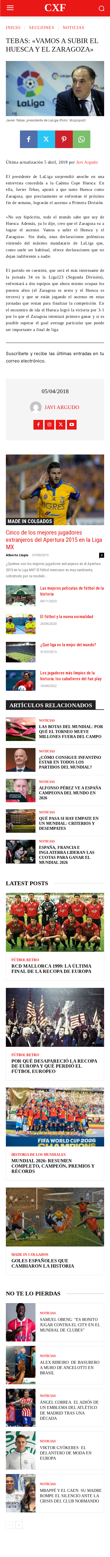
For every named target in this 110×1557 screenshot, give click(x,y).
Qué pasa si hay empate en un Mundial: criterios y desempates (69, 823)
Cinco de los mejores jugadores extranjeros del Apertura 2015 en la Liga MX (54, 540)
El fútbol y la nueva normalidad (66, 616)
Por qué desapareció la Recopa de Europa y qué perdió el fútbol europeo (54, 1066)
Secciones (41, 28)
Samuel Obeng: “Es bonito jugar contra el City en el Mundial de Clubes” (70, 1324)
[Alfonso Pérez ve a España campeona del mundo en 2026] (20, 790)
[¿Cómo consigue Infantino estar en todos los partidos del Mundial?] (20, 759)
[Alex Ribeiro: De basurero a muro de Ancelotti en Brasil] (20, 1365)
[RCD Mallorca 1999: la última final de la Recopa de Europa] (55, 922)
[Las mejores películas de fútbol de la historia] (20, 595)
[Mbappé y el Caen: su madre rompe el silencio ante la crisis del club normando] (20, 1493)
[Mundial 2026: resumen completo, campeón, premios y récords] (55, 1117)
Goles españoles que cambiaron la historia (42, 1263)
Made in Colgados (30, 521)
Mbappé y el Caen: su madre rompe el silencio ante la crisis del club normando (71, 1495)
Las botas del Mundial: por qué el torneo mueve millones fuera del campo (71, 732)
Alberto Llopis (17, 555)
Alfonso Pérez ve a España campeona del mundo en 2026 (70, 793)
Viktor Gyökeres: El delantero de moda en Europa (66, 1453)
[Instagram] (49, 425)
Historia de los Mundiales (38, 1154)
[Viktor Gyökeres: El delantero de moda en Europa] (20, 1450)
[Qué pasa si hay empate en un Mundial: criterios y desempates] (20, 821)
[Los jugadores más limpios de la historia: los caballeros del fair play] (20, 680)
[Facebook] (29, 139)
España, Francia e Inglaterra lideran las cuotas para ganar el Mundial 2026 (66, 854)
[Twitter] (46, 139)
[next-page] (19, 1525)
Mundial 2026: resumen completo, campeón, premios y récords (53, 1165)
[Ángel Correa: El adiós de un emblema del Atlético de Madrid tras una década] (20, 1408)
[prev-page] (9, 1525)
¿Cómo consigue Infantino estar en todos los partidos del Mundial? (70, 762)
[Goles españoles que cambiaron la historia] (55, 1217)
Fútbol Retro (25, 960)
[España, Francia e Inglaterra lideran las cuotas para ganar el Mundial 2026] (20, 851)
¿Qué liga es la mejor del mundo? (68, 644)
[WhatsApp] (81, 139)
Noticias (73, 28)
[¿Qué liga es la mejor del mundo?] (20, 652)
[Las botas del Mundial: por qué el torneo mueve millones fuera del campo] (20, 729)
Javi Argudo (87, 162)
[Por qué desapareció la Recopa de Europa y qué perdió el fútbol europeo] (55, 1017)
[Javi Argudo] (37, 407)
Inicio (13, 28)
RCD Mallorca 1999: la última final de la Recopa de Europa (51, 969)
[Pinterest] (64, 139)
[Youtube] (72, 425)
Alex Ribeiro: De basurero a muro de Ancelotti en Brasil (69, 1367)
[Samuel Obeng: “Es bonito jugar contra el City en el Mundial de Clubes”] (20, 1322)
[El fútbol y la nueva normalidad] (20, 624)
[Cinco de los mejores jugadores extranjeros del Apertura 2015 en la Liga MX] (55, 489)
